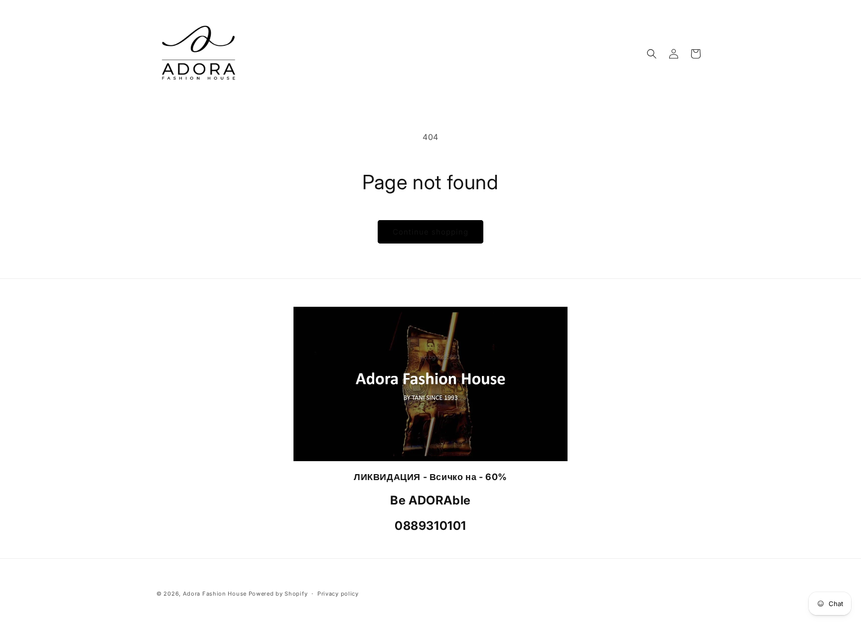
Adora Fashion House (215, 593)
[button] (652, 54)
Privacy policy (338, 593)
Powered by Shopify (278, 593)
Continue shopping (430, 232)
